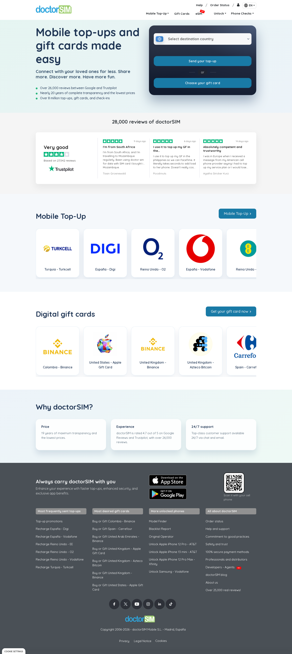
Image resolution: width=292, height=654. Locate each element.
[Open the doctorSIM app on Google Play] (168, 493)
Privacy (124, 641)
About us (212, 582)
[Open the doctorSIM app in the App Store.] (168, 480)
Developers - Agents (223, 567)
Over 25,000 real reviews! (223, 590)
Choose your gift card (202, 83)
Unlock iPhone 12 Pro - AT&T (173, 544)
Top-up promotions (49, 521)
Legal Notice (142, 641)
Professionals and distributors (226, 559)
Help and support (217, 529)
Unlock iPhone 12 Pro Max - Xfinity (172, 562)
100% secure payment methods (227, 552)
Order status (214, 521)
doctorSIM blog (216, 575)
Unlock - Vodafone (169, 571)
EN (250, 5)
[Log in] (238, 5)
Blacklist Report (160, 529)
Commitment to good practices (227, 536)
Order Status (219, 5)
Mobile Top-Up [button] (156, 13)
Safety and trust (217, 544)
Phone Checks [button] (241, 13)
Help (199, 5)
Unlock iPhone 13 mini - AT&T (173, 552)
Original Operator (161, 536)
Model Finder (158, 521)
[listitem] (57, 253)
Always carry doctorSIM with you (76, 481)
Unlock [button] (219, 13)
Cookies (161, 641)
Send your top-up (202, 61)
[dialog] (13, 651)
